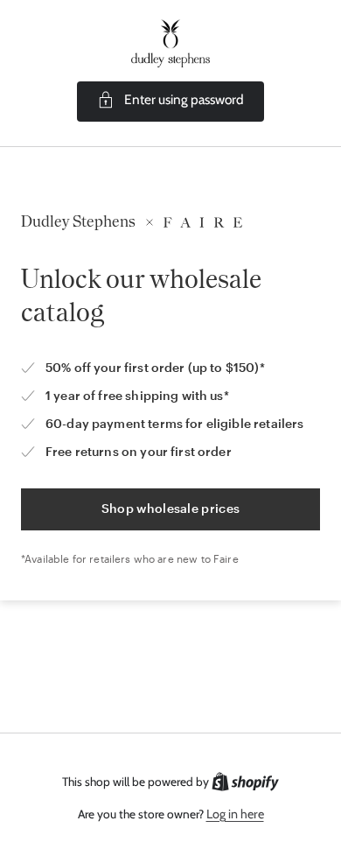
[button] (170, 101)
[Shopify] (245, 781)
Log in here (235, 814)
